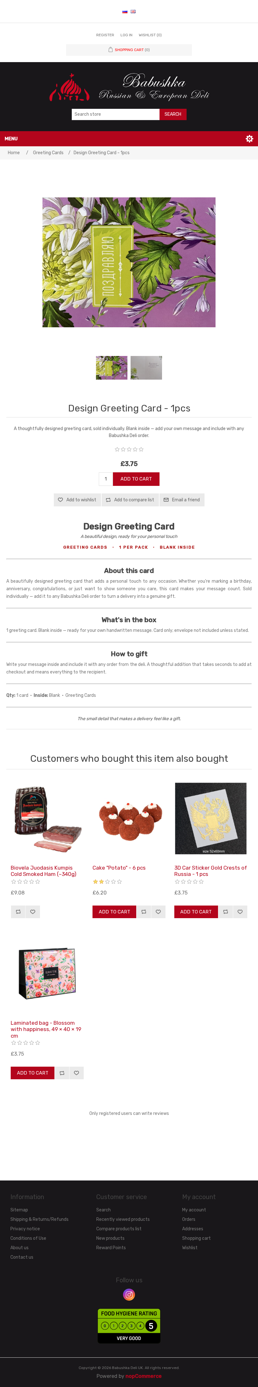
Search (173, 114)
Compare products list (119, 1229)
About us (19, 1247)
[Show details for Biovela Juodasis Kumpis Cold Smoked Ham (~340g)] (47, 818)
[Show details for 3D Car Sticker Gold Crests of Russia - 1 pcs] (210, 818)
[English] (133, 11)
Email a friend (186, 500)
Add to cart (136, 479)
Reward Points (111, 1247)
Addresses (192, 1229)
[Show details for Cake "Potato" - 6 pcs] (129, 818)
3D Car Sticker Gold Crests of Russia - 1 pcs (210, 871)
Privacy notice (25, 1229)
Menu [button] (11, 139)
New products (110, 1238)
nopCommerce (144, 1376)
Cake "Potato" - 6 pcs (119, 868)
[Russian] (125, 11)
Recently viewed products (123, 1219)
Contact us (21, 1257)
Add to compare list (134, 500)
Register (105, 35)
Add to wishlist (81, 500)
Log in (126, 35)
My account (194, 1210)
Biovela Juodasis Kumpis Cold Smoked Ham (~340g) (43, 871)
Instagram (129, 1295)
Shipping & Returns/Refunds (39, 1219)
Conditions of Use (28, 1238)
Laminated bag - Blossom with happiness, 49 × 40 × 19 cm (46, 1029)
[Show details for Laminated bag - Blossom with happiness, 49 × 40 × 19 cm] (47, 973)
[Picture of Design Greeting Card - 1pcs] (111, 368)
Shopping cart (196, 1238)
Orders (188, 1219)
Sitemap (19, 1210)
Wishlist (190, 1247)
